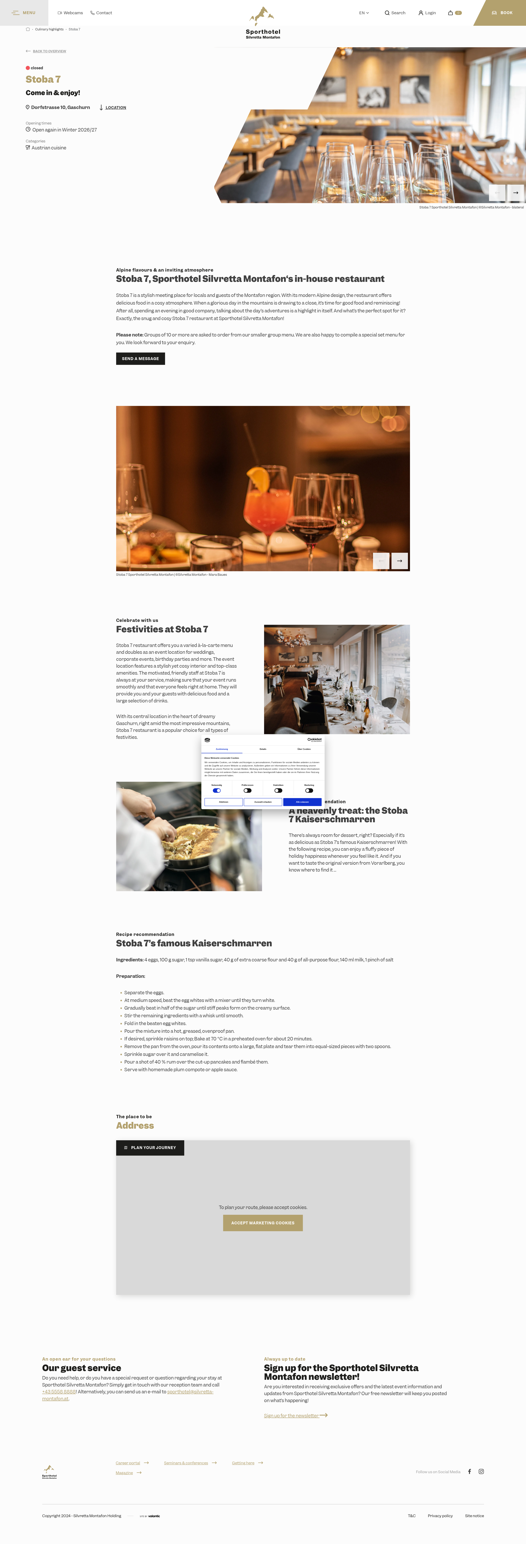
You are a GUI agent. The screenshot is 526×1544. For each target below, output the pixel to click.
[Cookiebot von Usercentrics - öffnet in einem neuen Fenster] (310, 740)
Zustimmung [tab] (222, 749)
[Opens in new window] (150, 1515)
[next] (516, 193)
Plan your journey (153, 1147)
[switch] (247, 790)
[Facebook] (469, 1472)
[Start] (28, 29)
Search (398, 12)
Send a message (140, 358)
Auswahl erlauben (263, 802)
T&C (412, 1515)
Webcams (73, 12)
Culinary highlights (49, 29)
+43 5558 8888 (59, 1392)
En (362, 12)
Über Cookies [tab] (304, 749)
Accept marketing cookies (263, 1223)
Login (430, 12)
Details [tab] (263, 749)
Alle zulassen (302, 802)
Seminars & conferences (186, 1462)
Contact (104, 12)
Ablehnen (223, 802)
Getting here (243, 1462)
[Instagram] (481, 1472)
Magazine (124, 1472)
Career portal (128, 1462)
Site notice (474, 1515)
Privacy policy (440, 1515)
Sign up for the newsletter (292, 1416)
